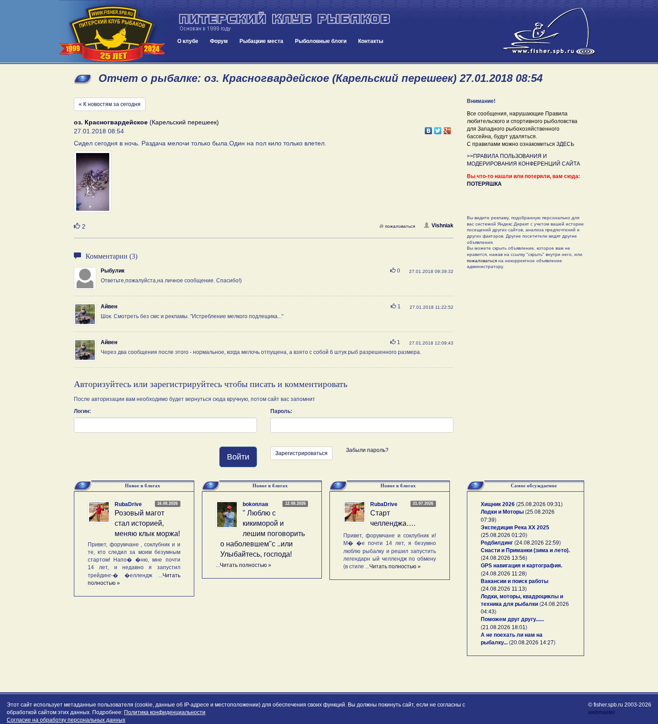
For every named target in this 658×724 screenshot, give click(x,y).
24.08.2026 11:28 (504, 574)
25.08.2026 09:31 (539, 504)
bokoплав (255, 504)
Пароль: (281, 411)
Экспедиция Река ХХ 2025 (515, 527)
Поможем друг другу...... (512, 619)
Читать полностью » (245, 565)
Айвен (109, 306)
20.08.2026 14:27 (532, 642)
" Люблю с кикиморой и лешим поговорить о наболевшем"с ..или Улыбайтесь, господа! (262, 533)
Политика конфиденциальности (164, 712)
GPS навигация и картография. (521, 565)
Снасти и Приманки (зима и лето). (525, 550)
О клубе (187, 41)
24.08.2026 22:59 (537, 543)
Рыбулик (112, 271)
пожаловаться (400, 226)
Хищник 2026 (498, 504)
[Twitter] (438, 128)
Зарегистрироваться (301, 453)
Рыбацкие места (261, 41)
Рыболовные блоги (320, 41)
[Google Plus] (447, 128)
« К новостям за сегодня (110, 104)
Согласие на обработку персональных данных (66, 720)
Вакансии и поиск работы (514, 581)
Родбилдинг (497, 543)
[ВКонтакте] (428, 128)
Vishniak (442, 225)
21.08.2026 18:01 (504, 627)
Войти (238, 456)
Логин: (82, 411)
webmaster (601, 712)
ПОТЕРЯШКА (484, 184)
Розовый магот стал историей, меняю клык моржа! (147, 523)
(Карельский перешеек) (146, 122)
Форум (219, 41)
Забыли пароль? (367, 450)
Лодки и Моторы (502, 512)
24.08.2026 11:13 (504, 589)
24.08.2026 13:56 (504, 558)
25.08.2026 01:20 (504, 535)
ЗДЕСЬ (565, 144)
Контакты (370, 41)
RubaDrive (128, 504)
